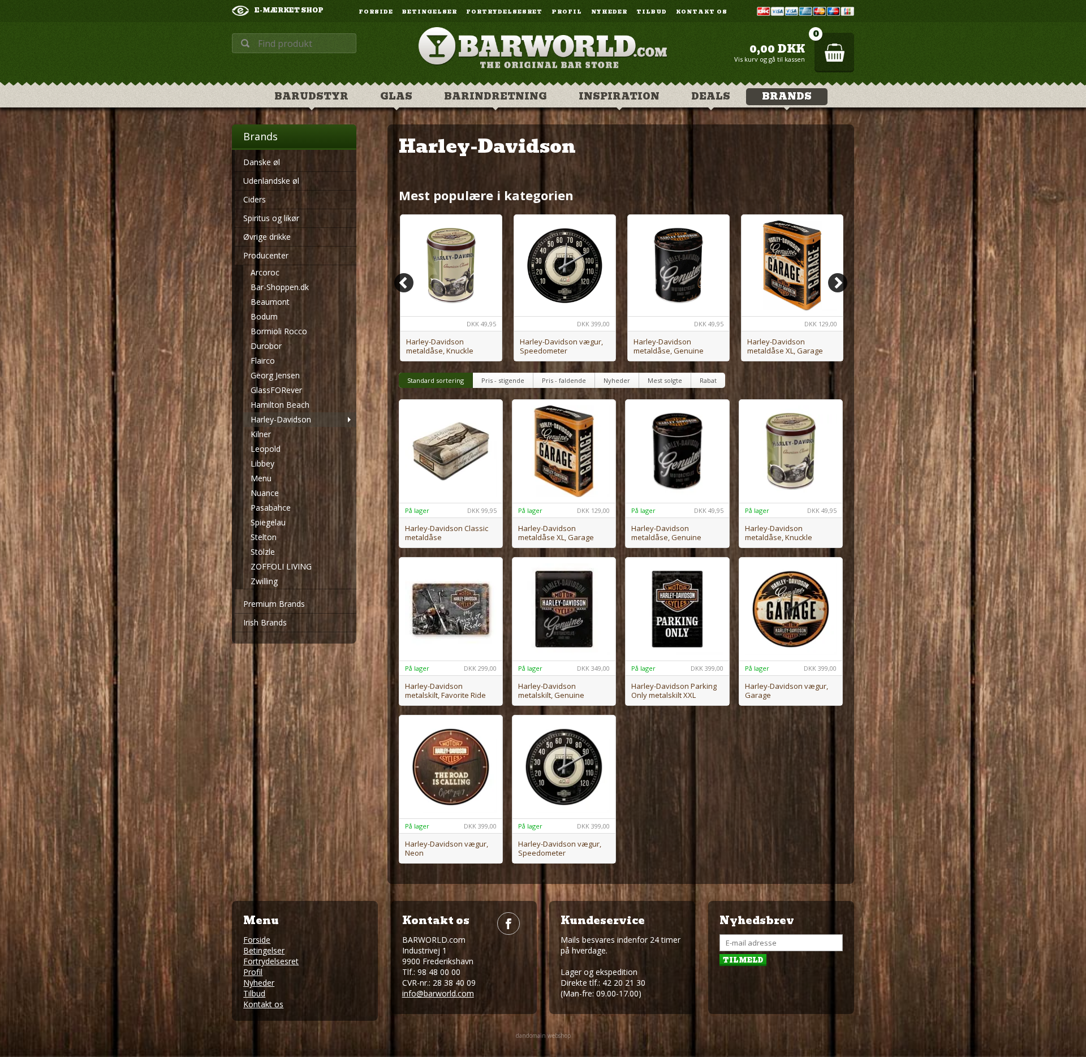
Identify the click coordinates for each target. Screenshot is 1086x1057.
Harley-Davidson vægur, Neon (446, 848)
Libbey (262, 463)
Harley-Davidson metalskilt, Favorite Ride (445, 690)
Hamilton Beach (280, 404)
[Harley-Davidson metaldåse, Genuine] (678, 265)
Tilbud (651, 12)
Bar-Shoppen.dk (280, 287)
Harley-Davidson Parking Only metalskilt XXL (674, 690)
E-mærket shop (289, 10)
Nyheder (609, 12)
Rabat (708, 380)
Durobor (266, 345)
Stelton (264, 537)
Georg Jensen (275, 375)
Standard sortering (435, 380)
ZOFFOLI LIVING (281, 566)
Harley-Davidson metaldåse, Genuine (669, 346)
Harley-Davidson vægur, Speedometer (561, 346)
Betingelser (429, 12)
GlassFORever (276, 390)
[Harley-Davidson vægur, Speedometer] (565, 265)
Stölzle (263, 551)
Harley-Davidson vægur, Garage (786, 690)
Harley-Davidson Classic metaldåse (446, 532)
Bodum (264, 316)
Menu (261, 478)
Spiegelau (268, 522)
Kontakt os (701, 12)
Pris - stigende (502, 380)
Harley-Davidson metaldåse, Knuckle (439, 346)
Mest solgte (665, 380)
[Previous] (403, 282)
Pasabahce (271, 507)
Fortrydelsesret (504, 12)
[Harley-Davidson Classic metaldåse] (451, 451)
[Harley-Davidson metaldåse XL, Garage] (792, 265)
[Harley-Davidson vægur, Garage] (791, 609)
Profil (566, 12)
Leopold (266, 448)
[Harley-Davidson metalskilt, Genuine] (564, 609)
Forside (376, 12)
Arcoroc (265, 272)
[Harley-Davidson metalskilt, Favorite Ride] (451, 609)
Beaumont (270, 301)
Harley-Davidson (281, 419)
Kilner (261, 434)
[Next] (837, 282)
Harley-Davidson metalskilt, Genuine (551, 690)
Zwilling (264, 581)
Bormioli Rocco (279, 331)
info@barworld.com (438, 993)
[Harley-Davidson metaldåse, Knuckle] (451, 265)
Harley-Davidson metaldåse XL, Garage (785, 346)
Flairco (263, 360)
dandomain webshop (543, 1035)
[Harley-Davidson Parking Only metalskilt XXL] (677, 609)
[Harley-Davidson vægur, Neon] (451, 767)
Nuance (265, 492)
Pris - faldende (564, 380)
